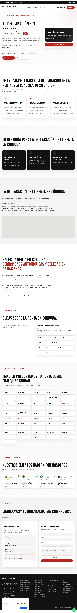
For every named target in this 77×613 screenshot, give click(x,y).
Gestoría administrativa (38, 580)
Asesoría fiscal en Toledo (25, 580)
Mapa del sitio (65, 592)
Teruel (64, 437)
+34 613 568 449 (71, 2)
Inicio (63, 580)
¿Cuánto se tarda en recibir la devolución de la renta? (55, 342)
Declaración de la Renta (24, 588)
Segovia (35, 437)
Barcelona (21, 392)
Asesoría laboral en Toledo (25, 582)
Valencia (36, 392)
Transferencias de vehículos (39, 596)
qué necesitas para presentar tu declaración (20, 45)
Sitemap (73, 607)
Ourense (7, 428)
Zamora (65, 432)
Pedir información (61, 7)
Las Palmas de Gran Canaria (53, 398)
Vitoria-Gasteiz (66, 403)
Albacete (51, 413)
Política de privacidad (59, 607)
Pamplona (65, 408)
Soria (6, 441)
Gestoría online (37, 588)
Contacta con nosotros (59, 44)
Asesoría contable (37, 586)
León (35, 423)
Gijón (50, 403)
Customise (8, 608)
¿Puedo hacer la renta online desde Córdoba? (55, 325)
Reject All (16, 608)
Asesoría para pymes (24, 590)
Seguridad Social (51, 587)
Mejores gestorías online (67, 590)
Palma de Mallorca (38, 398)
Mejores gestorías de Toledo (67, 588)
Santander (65, 413)
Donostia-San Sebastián (22, 413)
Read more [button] (7, 486)
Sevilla (50, 392)
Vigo (35, 403)
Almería (6, 413)
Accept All (24, 608)
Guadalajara (66, 428)
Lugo (20, 428)
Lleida (6, 423)
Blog (40, 7)
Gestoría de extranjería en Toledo (53, 581)
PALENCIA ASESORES (9, 7)
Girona (35, 428)
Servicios (29, 7)
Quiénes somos (35, 7)
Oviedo (35, 408)
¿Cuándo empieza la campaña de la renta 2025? (55, 347)
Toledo (6, 432)
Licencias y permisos (52, 589)
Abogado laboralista (52, 591)
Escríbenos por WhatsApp (23, 57)
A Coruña (7, 408)
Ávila (6, 437)
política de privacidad (56, 557)
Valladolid (21, 403)
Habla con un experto (8, 57)
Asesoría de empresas (24, 586)
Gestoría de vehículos (38, 582)
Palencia (21, 437)
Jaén (64, 423)
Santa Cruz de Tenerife (54, 408)
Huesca (50, 437)
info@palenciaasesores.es (10, 551)
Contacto (43, 7)
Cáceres (50, 428)
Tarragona (21, 423)
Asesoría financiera (37, 590)
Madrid (6, 392)
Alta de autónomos (37, 592)
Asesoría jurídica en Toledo (25, 584)
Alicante (7, 403)
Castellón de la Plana (9, 418)
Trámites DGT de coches (39, 594)
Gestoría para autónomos (39, 584)
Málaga (6, 398)
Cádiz (50, 423)
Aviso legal (52, 607)
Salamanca (51, 418)
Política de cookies (67, 607)
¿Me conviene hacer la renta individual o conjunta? (55, 353)
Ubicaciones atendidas (66, 586)
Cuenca (35, 432)
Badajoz (36, 418)
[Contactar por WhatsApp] (74, 610)
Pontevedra (51, 432)
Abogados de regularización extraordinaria (53, 584)
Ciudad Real (22, 432)
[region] (15, 604)
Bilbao (64, 398)
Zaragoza (65, 392)
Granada (21, 408)
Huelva (64, 418)
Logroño (21, 418)
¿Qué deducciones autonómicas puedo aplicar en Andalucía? (55, 337)
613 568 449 (25, 325)
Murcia (20, 398)
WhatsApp (70, 7)
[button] (74, 481)
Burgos (35, 413)
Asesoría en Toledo (66, 584)
